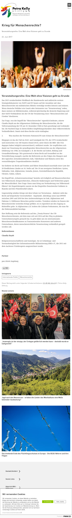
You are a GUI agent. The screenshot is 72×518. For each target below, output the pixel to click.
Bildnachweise (67, 89)
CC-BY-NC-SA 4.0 (49, 283)
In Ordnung (47, 501)
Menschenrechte (26, 277)
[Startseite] (15, 10)
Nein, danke (60, 501)
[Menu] (69, 5)
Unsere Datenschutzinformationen (11, 512)
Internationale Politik (10, 277)
